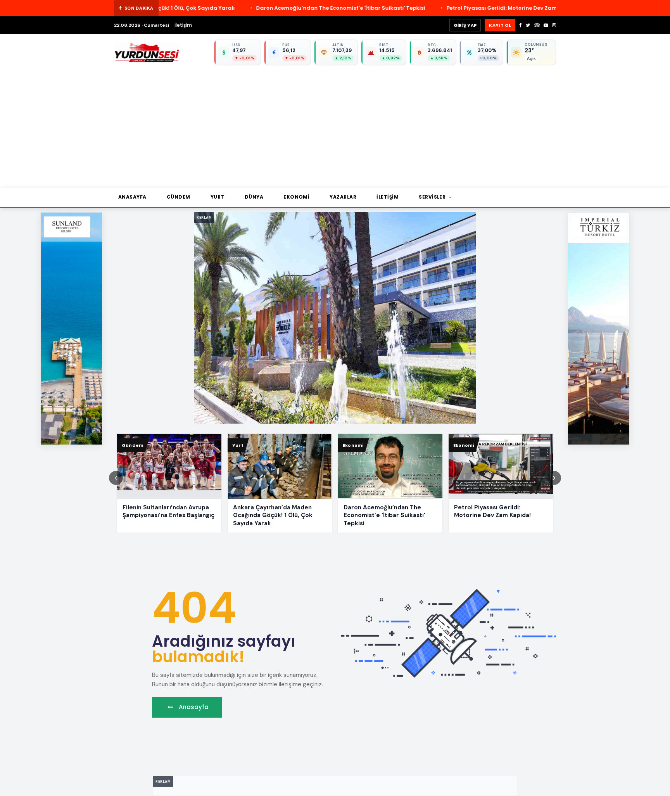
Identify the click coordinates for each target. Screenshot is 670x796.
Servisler (433, 197)
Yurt (217, 197)
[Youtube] (546, 25)
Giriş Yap (465, 25)
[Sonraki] (554, 478)
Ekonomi (296, 197)
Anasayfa (132, 197)
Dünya (254, 197)
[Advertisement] (346, 123)
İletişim (183, 25)
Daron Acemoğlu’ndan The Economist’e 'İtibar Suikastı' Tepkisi (230, 8)
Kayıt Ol (500, 25)
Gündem (178, 197)
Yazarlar (343, 197)
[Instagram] (554, 25)
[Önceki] (116, 478)
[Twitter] (528, 25)
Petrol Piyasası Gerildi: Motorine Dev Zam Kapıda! (403, 8)
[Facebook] (520, 25)
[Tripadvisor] (537, 25)
